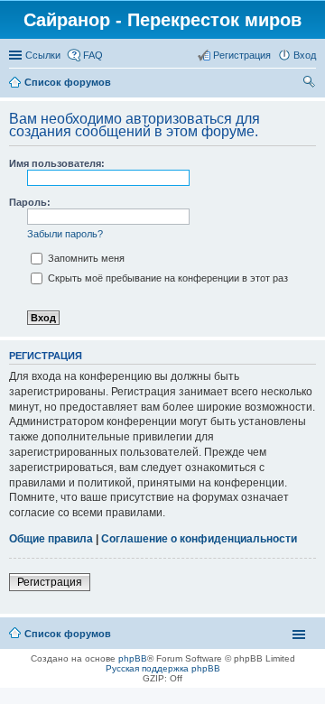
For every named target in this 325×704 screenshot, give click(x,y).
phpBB (132, 658)
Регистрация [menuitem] (242, 55)
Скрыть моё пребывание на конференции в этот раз (166, 278)
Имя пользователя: (57, 163)
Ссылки (42, 55)
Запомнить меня (85, 258)
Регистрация (49, 582)
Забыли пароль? (65, 233)
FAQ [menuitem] (93, 55)
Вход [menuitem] (304, 55)
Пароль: (30, 202)
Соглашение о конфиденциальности (199, 539)
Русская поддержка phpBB (163, 668)
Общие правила (51, 539)
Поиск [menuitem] (310, 84)
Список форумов (67, 82)
